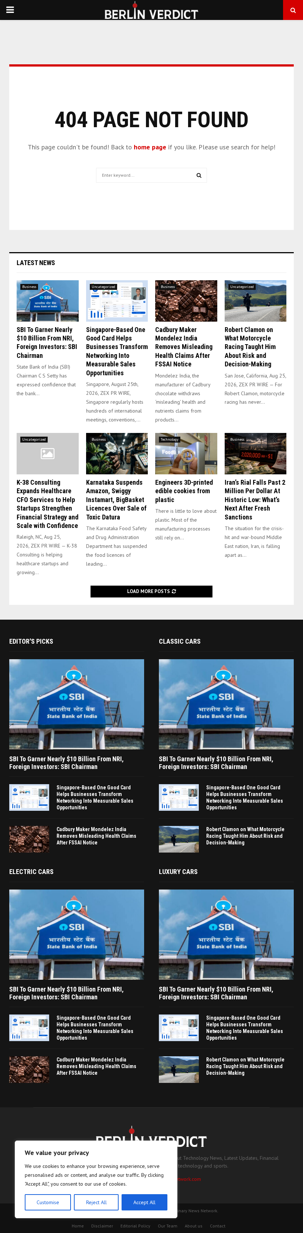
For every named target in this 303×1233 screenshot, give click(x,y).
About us (193, 1226)
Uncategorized (103, 286)
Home (78, 1226)
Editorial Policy (135, 1226)
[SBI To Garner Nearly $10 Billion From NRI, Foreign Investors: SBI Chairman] (48, 301)
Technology (169, 439)
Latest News (36, 263)
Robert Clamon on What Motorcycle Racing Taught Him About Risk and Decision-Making (250, 347)
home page (150, 147)
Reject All (96, 1202)
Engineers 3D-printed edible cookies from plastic (184, 491)
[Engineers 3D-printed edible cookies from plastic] (186, 453)
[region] (96, 1179)
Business (29, 286)
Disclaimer (102, 1226)
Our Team (167, 1226)
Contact (217, 1226)
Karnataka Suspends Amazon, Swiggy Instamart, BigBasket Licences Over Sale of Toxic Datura (116, 499)
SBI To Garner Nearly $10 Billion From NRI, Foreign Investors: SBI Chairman (66, 763)
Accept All (144, 1202)
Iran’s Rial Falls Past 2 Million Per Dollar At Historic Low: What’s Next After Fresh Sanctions (255, 499)
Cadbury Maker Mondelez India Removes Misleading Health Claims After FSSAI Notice (183, 347)
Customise (48, 1202)
